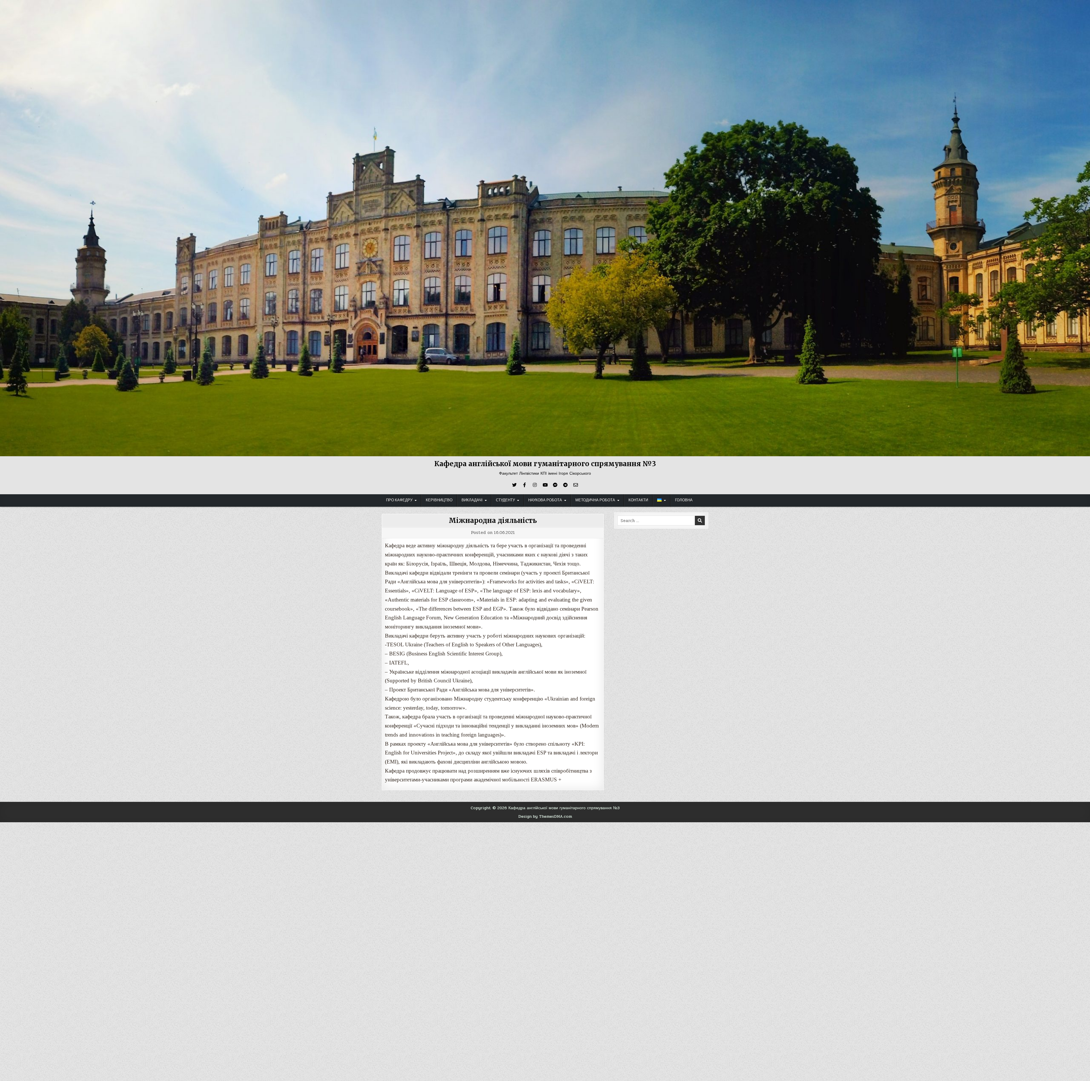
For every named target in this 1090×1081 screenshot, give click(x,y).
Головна (684, 500)
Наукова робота (545, 500)
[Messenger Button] (555, 485)
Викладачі (472, 500)
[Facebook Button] (525, 485)
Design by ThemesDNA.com (545, 816)
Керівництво (439, 500)
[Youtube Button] (545, 485)
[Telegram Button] (565, 485)
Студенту (505, 500)
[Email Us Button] (576, 485)
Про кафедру (399, 500)
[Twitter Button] (514, 485)
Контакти (638, 500)
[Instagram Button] (535, 485)
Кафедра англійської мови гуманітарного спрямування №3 (545, 463)
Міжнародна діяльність (493, 520)
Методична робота (595, 500)
